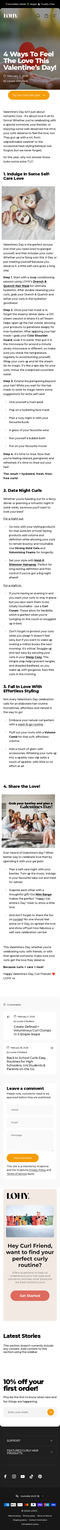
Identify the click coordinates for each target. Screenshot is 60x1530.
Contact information (38, 1520)
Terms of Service (17, 1173)
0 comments (14, 1004)
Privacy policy (29, 1516)
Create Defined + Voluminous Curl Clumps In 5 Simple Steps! (32, 1030)
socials (17, 919)
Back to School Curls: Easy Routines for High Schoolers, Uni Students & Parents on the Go (26, 1063)
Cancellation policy (30, 1524)
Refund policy (14, 1516)
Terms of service (44, 1516)
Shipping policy (20, 1520)
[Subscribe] (50, 1412)
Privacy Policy (37, 1170)
